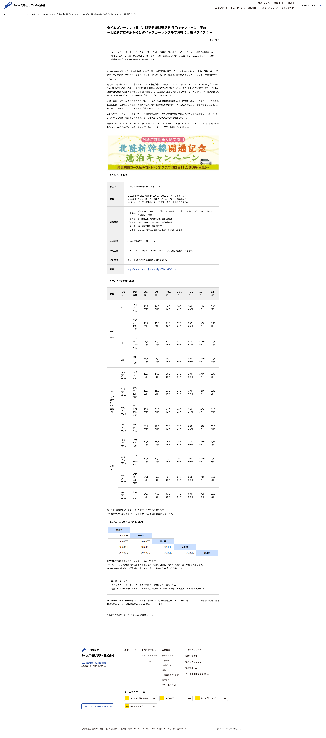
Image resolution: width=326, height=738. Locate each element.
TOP (5, 14)
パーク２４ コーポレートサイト (96, 706)
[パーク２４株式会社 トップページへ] (90, 650)
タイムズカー (170, 698)
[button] (149, 649)
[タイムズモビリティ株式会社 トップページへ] (24, 8)
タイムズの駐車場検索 (139, 698)
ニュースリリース (19, 14)
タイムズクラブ (136, 706)
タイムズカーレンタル (209, 698)
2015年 (32, 14)
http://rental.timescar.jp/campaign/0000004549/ (150, 269)
